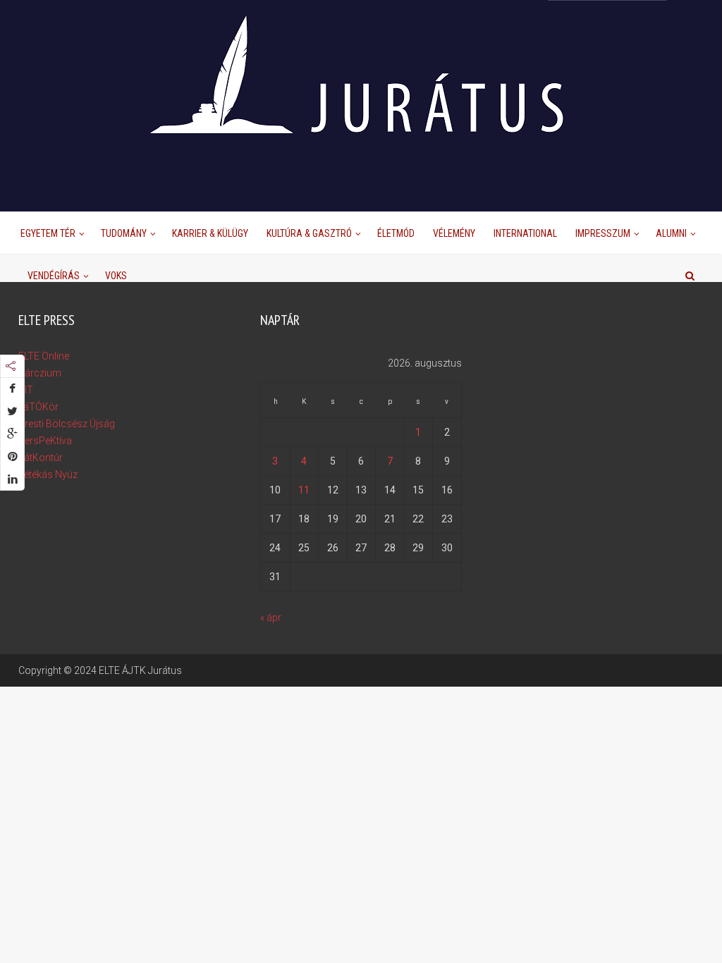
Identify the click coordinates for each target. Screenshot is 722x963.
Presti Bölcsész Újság (66, 423)
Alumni (671, 233)
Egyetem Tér (47, 233)
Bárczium (39, 373)
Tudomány (124, 233)
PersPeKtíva (45, 440)
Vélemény (454, 233)
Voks (116, 275)
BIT (25, 389)
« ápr (270, 617)
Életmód (396, 233)
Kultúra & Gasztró (309, 233)
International (525, 233)
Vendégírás (53, 275)
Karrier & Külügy (210, 233)
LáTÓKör (38, 406)
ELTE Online (43, 356)
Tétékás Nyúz (48, 474)
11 (304, 490)
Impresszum (602, 233)
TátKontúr (40, 457)
